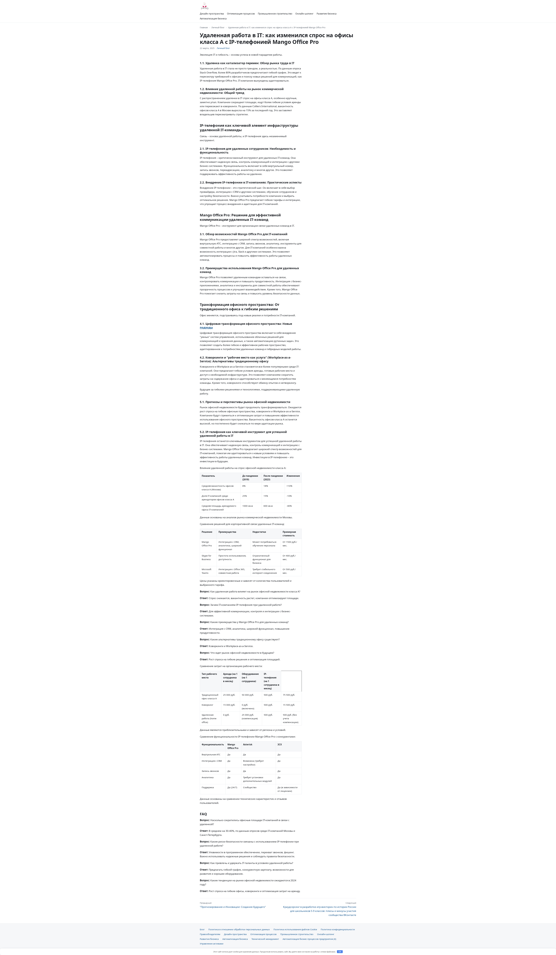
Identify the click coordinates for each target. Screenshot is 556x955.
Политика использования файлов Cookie (295, 929)
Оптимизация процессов (241, 13)
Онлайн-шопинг (304, 13)
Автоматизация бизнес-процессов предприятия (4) (309, 938)
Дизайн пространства (212, 13)
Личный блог (217, 27)
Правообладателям (210, 934)
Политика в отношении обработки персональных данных (239, 929)
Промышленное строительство (275, 13)
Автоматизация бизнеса (213, 18)
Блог (202, 929)
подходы (206, 327)
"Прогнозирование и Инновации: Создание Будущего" (233, 905)
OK (340, 952)
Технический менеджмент (265, 938)
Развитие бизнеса (326, 13)
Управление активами (211, 943)
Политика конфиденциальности (338, 929)
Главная (204, 27)
